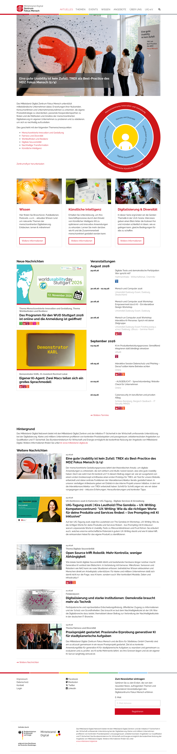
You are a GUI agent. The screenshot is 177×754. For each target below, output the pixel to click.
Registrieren (137, 711)
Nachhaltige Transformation (35, 145)
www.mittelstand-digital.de (75, 443)
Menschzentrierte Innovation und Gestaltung (43, 132)
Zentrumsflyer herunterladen (30, 164)
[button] (27, 55)
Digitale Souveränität (31, 142)
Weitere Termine (101, 415)
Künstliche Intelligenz (32, 148)
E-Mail (118, 697)
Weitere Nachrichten (29, 662)
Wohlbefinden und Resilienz (35, 139)
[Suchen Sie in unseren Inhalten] (159, 9)
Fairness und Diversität (32, 136)
